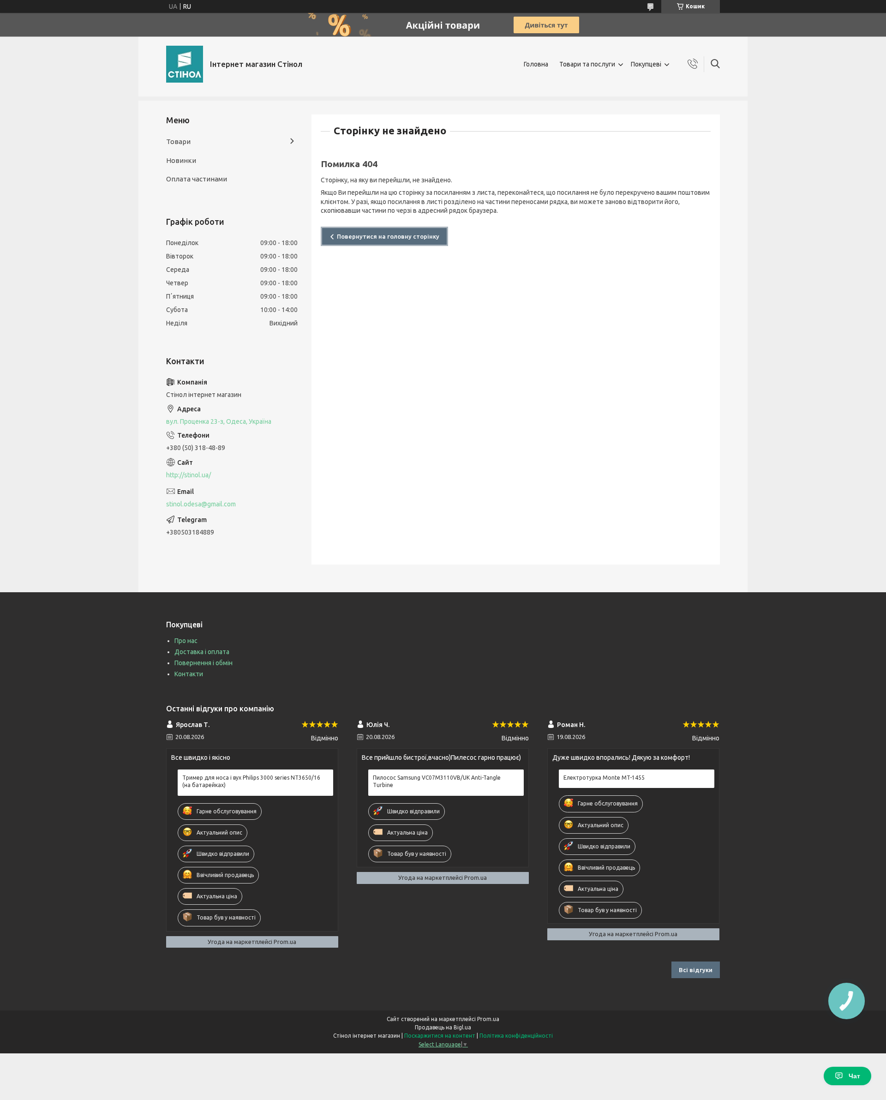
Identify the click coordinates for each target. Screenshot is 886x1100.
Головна (536, 64)
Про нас (186, 640)
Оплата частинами (196, 179)
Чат (854, 1076)
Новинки (181, 160)
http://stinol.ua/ (188, 475)
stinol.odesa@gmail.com (201, 504)
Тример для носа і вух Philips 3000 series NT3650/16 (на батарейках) (251, 781)
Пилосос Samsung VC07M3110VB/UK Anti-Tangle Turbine (437, 781)
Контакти (188, 674)
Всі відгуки (695, 970)
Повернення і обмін (203, 663)
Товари (178, 141)
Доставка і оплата (201, 651)
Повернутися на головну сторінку (388, 236)
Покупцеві (646, 64)
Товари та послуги (587, 64)
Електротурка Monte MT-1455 (604, 778)
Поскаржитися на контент (439, 1036)
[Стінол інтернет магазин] (184, 64)
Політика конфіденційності (516, 1036)
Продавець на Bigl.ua (443, 1027)
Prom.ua (488, 1019)
